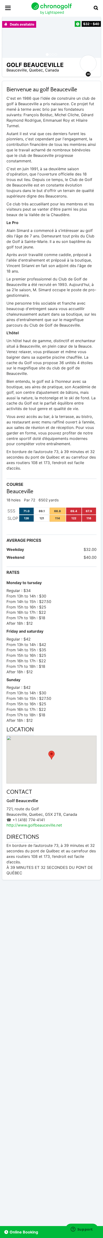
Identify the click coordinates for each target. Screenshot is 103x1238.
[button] (10, 37)
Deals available (21, 24)
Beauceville (16, 70)
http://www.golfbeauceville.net (34, 825)
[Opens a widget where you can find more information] (81, 1230)
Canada (52, 70)
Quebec (36, 70)
